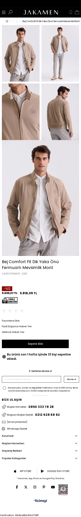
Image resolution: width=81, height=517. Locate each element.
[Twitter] (25, 487)
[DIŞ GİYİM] (13, 21)
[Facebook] (16, 487)
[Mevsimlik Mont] (19, 21)
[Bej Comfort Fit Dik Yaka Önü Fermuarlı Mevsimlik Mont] (22, 311)
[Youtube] (53, 487)
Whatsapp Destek (17, 428)
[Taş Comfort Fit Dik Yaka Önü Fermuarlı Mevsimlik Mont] (4, 311)
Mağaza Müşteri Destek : (33, 415)
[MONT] (16, 21)
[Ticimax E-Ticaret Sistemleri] (40, 501)
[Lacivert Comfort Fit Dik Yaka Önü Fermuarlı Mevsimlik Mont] (16, 311)
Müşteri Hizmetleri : (30, 407)
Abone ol (71, 379)
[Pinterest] (43, 487)
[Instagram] (34, 487)
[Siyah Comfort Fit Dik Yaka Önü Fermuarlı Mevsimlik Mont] (10, 311)
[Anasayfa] (10, 21)
